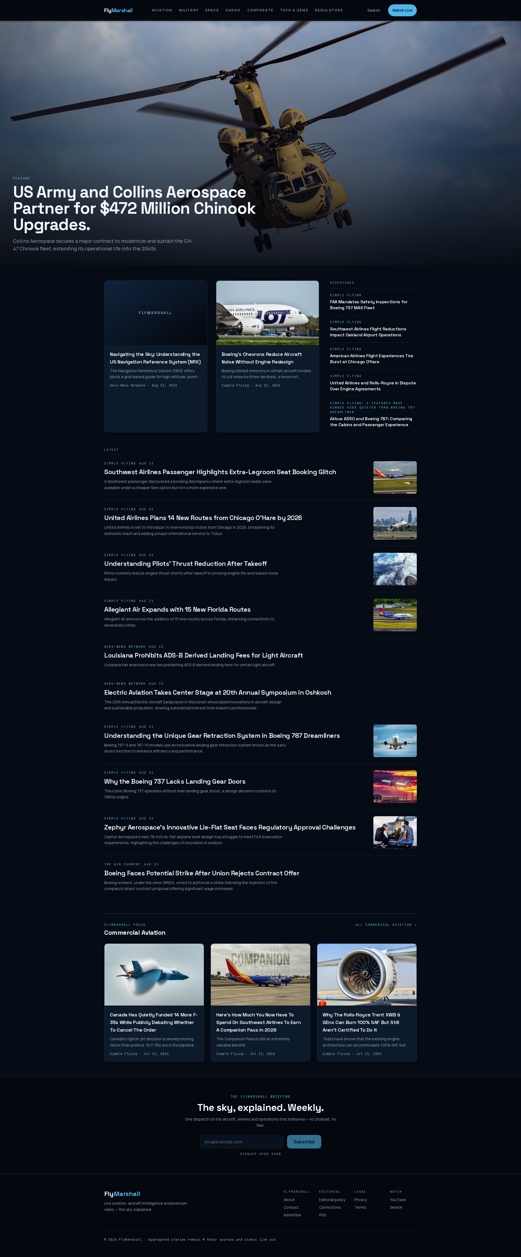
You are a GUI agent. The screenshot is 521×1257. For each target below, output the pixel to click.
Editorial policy (332, 1199)
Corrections (330, 1207)
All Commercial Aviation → (386, 925)
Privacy (360, 1199)
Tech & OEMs (294, 10)
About (289, 1199)
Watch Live (402, 10)
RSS (322, 1214)
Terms (360, 1207)
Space (212, 10)
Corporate (260, 10)
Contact (291, 1207)
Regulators (329, 10)
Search (373, 10)
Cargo (233, 10)
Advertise (292, 1214)
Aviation (162, 10)
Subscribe (304, 1142)
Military (189, 10)
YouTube (398, 1199)
